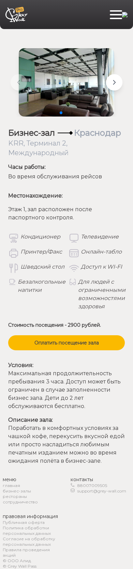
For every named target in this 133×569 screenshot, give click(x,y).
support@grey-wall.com (101, 490)
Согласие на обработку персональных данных (29, 541)
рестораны (15, 496)
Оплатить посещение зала (66, 343)
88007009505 (92, 485)
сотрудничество (20, 501)
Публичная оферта (24, 522)
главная (11, 485)
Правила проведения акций (26, 552)
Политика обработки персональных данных (27, 530)
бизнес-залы (17, 490)
